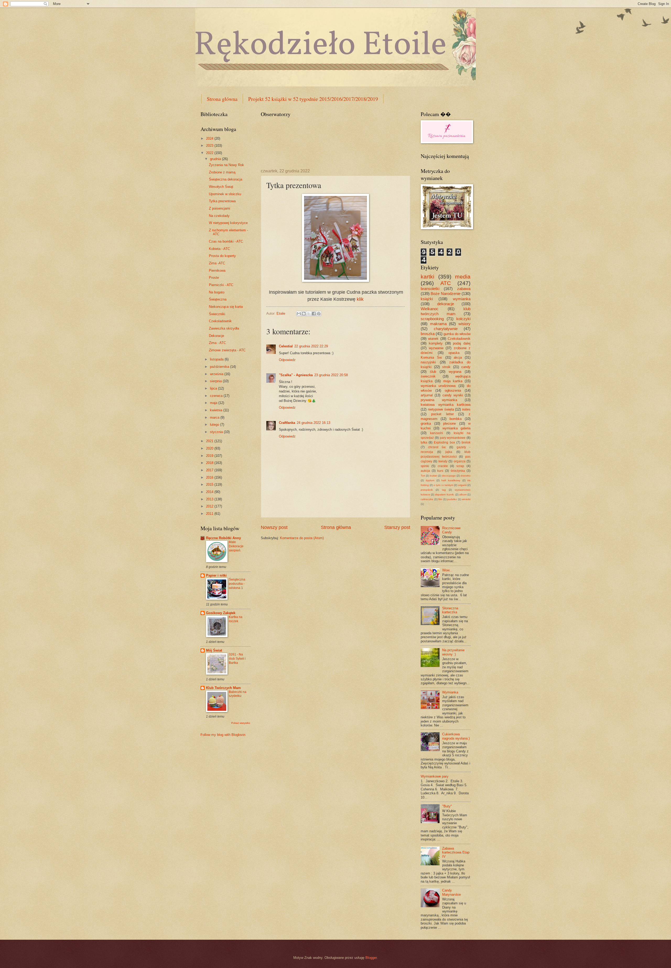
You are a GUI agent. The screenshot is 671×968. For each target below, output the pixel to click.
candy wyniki (452, 395)
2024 (210, 138)
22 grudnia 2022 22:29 (311, 346)
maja (214, 403)
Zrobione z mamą (222, 172)
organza (460, 461)
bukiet (433, 475)
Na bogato (216, 292)
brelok (466, 442)
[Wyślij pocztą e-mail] (298, 313)
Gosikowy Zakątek (220, 613)
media (462, 277)
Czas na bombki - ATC (226, 241)
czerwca (217, 396)
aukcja (425, 470)
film (440, 499)
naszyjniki (428, 362)
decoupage (449, 475)
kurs (440, 470)
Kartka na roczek (235, 619)
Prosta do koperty (222, 256)
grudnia (216, 159)
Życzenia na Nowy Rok (226, 165)
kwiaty (443, 461)
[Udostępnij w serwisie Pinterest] (318, 313)
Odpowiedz (287, 360)
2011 (210, 514)
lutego (215, 424)
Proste (214, 278)
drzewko (465, 475)
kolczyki (463, 318)
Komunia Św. (431, 357)
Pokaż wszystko (240, 722)
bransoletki (430, 288)
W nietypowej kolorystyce (228, 223)
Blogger (371, 958)
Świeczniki (217, 314)
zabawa (463, 288)
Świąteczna (217, 299)
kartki (427, 277)
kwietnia (216, 410)
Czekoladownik (220, 321)
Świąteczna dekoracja (225, 179)
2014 (210, 492)
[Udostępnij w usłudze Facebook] (313, 313)
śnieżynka (458, 470)
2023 (210, 145)
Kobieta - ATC (219, 249)
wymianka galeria (456, 428)
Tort (423, 475)
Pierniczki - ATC (221, 285)
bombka (456, 419)
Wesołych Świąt (221, 187)
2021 (210, 441)
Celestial (286, 346)
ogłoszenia (453, 390)
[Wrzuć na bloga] (303, 313)
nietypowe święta (441, 409)
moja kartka (452, 381)
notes (466, 409)
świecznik (428, 376)
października (220, 367)
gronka (426, 423)
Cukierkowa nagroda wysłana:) (456, 736)
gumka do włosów (456, 334)
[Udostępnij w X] (308, 313)
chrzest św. (437, 447)
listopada (217, 359)
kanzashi (436, 433)
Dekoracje (216, 336)
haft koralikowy (450, 480)
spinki (425, 466)
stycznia (217, 432)
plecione (449, 423)
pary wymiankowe (453, 437)
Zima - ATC (217, 343)
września (217, 374)
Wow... (447, 570)
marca (215, 417)
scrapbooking (432, 318)
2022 (210, 153)
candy (465, 367)
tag (444, 489)
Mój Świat (214, 650)
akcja (458, 357)
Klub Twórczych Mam (223, 688)
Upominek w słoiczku (225, 194)
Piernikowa (217, 270)
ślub (433, 372)
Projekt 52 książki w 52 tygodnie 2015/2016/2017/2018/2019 (313, 98)
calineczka (427, 499)
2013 (210, 499)
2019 (210, 456)
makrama (438, 323)
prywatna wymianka (439, 400)
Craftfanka (287, 423)
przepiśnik (427, 489)
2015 (210, 484)
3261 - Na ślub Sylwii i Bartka (237, 659)
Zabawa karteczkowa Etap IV (455, 852)
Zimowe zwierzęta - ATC (227, 350)
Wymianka (450, 692)
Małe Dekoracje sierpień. (236, 546)
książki (427, 299)
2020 (210, 448)
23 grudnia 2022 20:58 (331, 375)
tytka (424, 442)
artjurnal (427, 395)
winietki (466, 499)
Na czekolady (219, 216)
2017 (210, 470)
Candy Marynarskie (451, 892)
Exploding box (444, 442)
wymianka (461, 299)
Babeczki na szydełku (237, 694)
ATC (445, 283)
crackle (443, 466)
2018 (210, 463)
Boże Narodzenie (445, 293)
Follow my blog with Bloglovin (223, 735)
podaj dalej (461, 343)
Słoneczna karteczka (450, 610)
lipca (214, 388)
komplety (436, 343)
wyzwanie (436, 348)
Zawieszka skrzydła (224, 328)
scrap (460, 466)
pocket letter (442, 414)
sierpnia (216, 381)
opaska (453, 353)
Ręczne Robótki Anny (223, 538)
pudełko (452, 499)
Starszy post (397, 527)
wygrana (455, 372)
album (463, 494)
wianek (433, 339)
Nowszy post (274, 527)
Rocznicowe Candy (451, 530)
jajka (448, 451)
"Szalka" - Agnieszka (296, 375)
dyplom (430, 480)
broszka (428, 333)
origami (462, 485)
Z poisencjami (219, 208)
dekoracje (445, 304)
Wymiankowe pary (434, 776)
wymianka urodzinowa (438, 386)
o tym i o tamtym (443, 485)
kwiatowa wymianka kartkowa (445, 405)
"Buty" (447, 806)
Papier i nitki (216, 575)
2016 (210, 477)
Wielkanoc (430, 309)
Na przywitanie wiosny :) (453, 652)
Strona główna (222, 98)
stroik (446, 367)
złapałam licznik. (444, 494)
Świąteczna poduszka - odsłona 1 (237, 584)
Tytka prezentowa (222, 201)
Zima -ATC (217, 263)
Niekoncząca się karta (226, 307)
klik (360, 299)
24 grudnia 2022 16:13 (313, 423)
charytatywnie (446, 328)
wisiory (464, 323)
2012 (210, 506)
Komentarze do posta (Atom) (302, 538)
